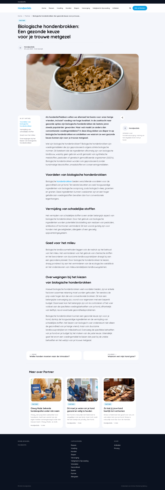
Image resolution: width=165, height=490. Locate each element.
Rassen (51, 8)
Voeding (60, 8)
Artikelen (115, 8)
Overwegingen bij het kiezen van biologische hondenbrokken (28, 141)
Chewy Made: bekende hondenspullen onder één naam (45, 409)
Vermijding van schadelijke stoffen (27, 130)
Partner (27, 16)
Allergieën (74, 477)
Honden (68, 8)
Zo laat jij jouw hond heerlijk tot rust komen (114, 409)
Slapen (76, 8)
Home (44, 8)
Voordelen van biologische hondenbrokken (25, 124)
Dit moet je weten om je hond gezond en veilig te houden (80, 409)
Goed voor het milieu (27, 135)
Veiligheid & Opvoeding (101, 8)
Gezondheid (75, 467)
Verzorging (86, 8)
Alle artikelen (140, 8)
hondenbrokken (64, 181)
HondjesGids (134, 128)
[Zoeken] (130, 8)
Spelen (73, 470)
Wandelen (74, 464)
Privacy (117, 448)
